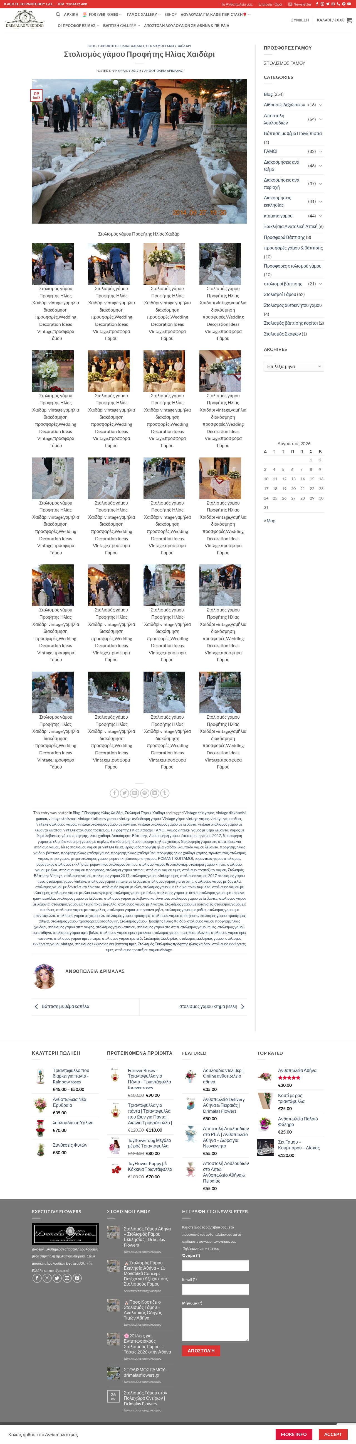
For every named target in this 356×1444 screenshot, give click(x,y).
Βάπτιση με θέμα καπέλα (65, 1006)
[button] (300, 4)
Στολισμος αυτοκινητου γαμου (293, 305)
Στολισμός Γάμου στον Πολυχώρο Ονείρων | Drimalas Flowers (145, 1398)
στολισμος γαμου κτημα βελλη (208, 1006)
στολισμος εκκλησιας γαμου (201, 938)
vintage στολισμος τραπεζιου (86, 830)
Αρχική (71, 14)
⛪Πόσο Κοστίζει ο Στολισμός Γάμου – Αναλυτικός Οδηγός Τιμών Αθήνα (143, 1310)
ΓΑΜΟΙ (159, 830)
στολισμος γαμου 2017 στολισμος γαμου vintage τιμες (136, 875)
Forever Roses (103, 14)
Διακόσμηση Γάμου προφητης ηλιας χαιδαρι (144, 841)
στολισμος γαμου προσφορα (128, 915)
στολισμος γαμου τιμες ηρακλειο (125, 932)
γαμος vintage (178, 830)
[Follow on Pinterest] (343, 4)
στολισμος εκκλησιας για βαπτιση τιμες (105, 944)
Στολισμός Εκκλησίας (161, 938)
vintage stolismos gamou (98, 818)
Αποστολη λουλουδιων (276, 119)
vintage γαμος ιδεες (226, 818)
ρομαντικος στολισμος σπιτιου (113, 864)
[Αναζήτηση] (58, 14)
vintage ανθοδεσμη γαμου (140, 818)
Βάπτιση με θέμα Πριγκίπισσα (293, 133)
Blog (92, 46)
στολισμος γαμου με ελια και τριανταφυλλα (177, 887)
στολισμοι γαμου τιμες (163, 870)
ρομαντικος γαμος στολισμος (217, 858)
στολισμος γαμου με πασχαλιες (81, 909)
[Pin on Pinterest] (144, 793)
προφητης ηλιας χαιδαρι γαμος (85, 853)
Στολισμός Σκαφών (282, 333)
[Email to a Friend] (134, 793)
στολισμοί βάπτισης (283, 283)
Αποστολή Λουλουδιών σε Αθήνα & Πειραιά (186, 25)
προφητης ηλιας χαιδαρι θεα (133, 853)
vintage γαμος (197, 818)
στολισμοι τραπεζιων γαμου (204, 870)
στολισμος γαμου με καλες (134, 892)
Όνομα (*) (191, 1255)
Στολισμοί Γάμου (161, 46)
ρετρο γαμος (59, 858)
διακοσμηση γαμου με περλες (84, 841)
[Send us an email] (333, 4)
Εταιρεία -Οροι (270, 4)
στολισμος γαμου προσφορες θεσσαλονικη (84, 921)
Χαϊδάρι (184, 46)
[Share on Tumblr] (164, 793)
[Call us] (338, 4)
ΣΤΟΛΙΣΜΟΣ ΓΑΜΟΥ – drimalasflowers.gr (146, 1372)
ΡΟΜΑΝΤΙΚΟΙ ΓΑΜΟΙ (175, 858)
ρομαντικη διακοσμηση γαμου (132, 858)
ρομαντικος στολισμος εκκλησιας (62, 864)
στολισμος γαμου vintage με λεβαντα (117, 881)
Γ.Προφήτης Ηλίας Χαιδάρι (121, 46)
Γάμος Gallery (142, 14)
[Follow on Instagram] (322, 4)
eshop (171, 14)
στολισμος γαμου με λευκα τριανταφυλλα (84, 904)
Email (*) (189, 1279)
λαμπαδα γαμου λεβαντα (198, 847)
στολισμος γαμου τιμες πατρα (77, 938)
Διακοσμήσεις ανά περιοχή (281, 183)
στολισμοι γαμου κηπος (207, 864)
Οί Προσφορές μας (76, 25)
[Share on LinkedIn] (154, 793)
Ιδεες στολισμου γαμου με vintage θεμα (92, 847)
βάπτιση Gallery (120, 25)
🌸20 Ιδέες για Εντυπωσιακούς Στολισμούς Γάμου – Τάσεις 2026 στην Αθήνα (147, 1343)
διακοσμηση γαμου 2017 (201, 835)
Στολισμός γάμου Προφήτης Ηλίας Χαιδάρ (153, 921)
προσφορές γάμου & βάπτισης (293, 247)
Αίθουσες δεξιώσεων (284, 104)
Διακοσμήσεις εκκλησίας (277, 201)
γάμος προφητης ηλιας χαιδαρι (85, 835)
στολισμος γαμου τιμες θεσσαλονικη (180, 932)
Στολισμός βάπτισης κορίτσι (291, 322)
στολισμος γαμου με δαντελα (218, 881)
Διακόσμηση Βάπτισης (129, 835)
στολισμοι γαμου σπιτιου (125, 870)
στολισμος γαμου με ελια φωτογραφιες (81, 892)
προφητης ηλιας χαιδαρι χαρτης (182, 853)
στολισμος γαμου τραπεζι (122, 938)
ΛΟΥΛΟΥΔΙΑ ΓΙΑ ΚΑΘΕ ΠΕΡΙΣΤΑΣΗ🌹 (214, 14)
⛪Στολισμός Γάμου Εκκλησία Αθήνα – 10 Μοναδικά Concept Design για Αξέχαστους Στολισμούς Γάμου (146, 1273)
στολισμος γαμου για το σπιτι (171, 881)
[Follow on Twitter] (328, 4)
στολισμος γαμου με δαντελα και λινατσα (67, 887)
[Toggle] (320, 104)
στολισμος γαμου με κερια (177, 892)
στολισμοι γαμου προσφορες (81, 870)
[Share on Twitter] (124, 793)
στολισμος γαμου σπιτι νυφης (71, 927)
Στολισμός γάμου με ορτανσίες (189, 904)
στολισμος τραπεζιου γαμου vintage (143, 950)
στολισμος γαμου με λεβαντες (194, 898)
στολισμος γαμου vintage (66, 881)
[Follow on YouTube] (349, 4)
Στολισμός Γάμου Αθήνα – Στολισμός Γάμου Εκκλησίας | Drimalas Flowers (147, 1236)
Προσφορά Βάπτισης (284, 237)
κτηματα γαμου (278, 215)
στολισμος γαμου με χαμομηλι (80, 915)
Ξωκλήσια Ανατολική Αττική (291, 226)
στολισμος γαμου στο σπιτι (158, 927)
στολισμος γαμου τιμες (198, 927)
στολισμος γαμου (77, 875)
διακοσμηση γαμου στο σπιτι (203, 841)
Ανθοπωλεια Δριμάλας (163, 70)
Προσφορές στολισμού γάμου (293, 265)
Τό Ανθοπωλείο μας (237, 4)
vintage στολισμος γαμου (56, 824)
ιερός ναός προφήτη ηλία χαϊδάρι (151, 847)
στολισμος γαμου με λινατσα (140, 904)
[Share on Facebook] (114, 793)
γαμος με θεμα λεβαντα (209, 830)
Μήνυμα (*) (192, 1303)
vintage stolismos (62, 818)
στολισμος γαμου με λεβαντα (79, 898)
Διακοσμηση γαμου (164, 835)
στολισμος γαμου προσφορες (175, 915)
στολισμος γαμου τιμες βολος (75, 932)
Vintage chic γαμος (199, 813)
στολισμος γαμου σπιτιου (115, 927)
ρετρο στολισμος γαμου (89, 858)
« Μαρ (269, 520)
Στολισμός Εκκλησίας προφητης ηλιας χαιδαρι (174, 944)
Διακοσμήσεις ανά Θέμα (281, 165)
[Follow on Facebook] (317, 4)
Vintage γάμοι (173, 818)
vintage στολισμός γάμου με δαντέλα (107, 824)
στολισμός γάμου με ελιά (121, 887)
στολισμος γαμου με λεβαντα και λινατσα (136, 898)
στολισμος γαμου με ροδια (185, 909)
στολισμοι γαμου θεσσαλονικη (163, 864)
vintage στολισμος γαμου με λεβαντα (167, 824)
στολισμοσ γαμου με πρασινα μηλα (135, 909)
